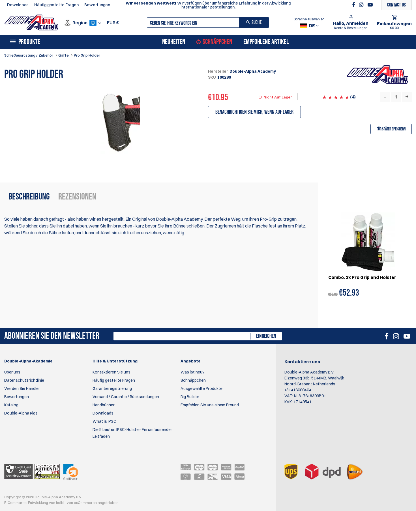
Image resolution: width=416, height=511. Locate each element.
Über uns (12, 372)
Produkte (29, 42)
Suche (257, 22)
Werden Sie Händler (22, 388)
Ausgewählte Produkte (201, 388)
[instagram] (362, 4)
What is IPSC (104, 421)
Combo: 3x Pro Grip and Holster (362, 277)
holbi (60, 502)
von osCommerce (82, 502)
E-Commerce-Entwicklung (26, 502)
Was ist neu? (193, 372)
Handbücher (104, 404)
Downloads (18, 4)
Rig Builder (190, 396)
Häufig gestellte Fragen (56, 4)
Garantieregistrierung (112, 388)
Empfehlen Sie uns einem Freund (210, 404)
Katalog (11, 404)
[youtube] (370, 4)
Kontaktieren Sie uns (111, 372)
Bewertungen (97, 4)
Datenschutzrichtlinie (24, 380)
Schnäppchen (217, 42)
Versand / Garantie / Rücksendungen (126, 396)
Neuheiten (173, 42)
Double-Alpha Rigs (21, 413)
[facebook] (354, 4)
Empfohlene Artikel (266, 42)
